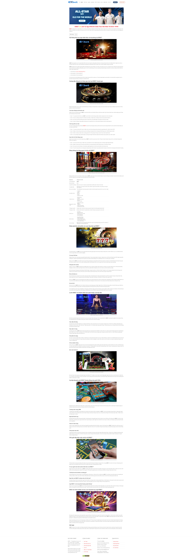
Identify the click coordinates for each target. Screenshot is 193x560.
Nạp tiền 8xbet (116, 545)
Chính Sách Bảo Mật (87, 545)
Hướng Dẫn (105, 2)
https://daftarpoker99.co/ (80, 71)
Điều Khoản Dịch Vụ (87, 543)
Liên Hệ (85, 547)
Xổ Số (96, 2)
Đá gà (102, 2)
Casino (89, 2)
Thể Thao (85, 2)
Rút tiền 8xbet (115, 547)
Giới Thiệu (85, 541)
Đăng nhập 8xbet (116, 543)
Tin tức (109, 2)
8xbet (82, 2)
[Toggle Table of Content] (75, 34)
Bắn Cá (98, 2)
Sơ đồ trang (86, 551)
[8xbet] (73, 2)
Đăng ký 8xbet (115, 541)
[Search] (79, 2)
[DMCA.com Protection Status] (86, 555)
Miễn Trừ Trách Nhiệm (88, 549)
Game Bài (92, 2)
